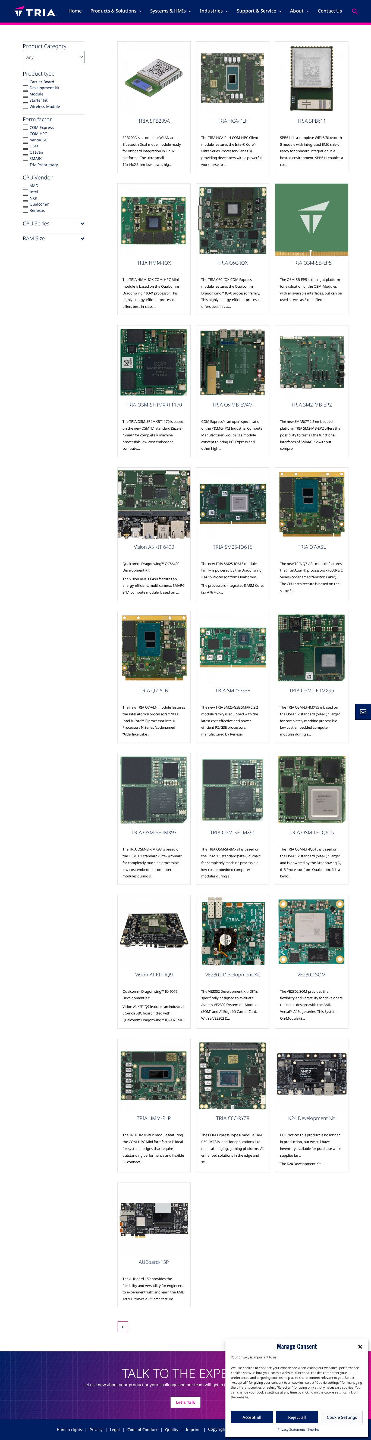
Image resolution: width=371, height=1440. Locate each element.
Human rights (69, 1429)
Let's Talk (185, 1402)
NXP (33, 197)
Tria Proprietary (44, 164)
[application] (139, 11)
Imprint (313, 1429)
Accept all (252, 1417)
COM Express (42, 127)
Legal (115, 1429)
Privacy (96, 1429)
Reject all (297, 1417)
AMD (34, 185)
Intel (34, 191)
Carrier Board (42, 81)
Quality (171, 1429)
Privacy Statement (291, 1429)
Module (36, 94)
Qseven (36, 152)
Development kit (44, 87)
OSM (34, 145)
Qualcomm (39, 204)
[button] (360, 1346)
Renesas (37, 210)
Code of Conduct (142, 1429)
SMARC (36, 158)
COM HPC (38, 133)
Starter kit (39, 100)
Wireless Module (45, 106)
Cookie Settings (342, 1417)
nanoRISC (38, 139)
